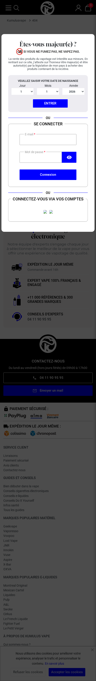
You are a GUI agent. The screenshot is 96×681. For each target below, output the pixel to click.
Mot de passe (34, 152)
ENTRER (50, 103)
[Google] (51, 212)
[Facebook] (45, 212)
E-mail (29, 134)
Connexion (48, 175)
